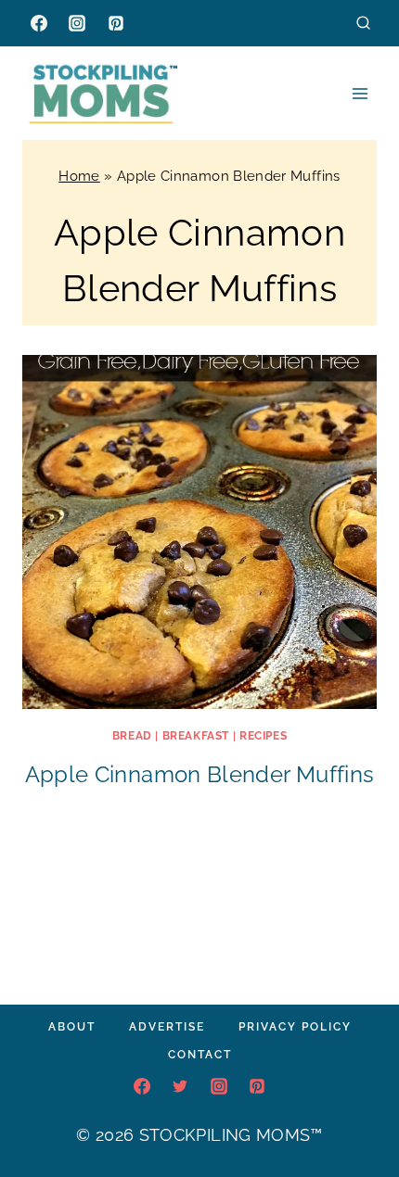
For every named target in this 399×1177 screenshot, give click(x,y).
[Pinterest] (116, 23)
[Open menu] (359, 93)
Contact (200, 1054)
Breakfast (195, 735)
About (72, 1026)
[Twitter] (180, 1086)
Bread (132, 735)
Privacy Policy (295, 1026)
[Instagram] (77, 23)
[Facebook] (39, 23)
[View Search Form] (363, 22)
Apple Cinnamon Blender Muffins (200, 774)
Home (78, 176)
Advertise (167, 1026)
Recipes (263, 735)
